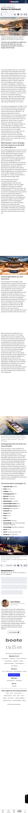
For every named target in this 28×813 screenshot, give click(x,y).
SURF (14, 695)
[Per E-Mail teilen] (25, 14)
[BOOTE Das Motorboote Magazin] (14, 1)
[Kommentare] (26, 799)
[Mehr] (26, 801)
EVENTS (24, 700)
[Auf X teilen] (21, 14)
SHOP (7, 693)
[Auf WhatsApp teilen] (15, 14)
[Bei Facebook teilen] (18, 14)
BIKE (18, 695)
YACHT (11, 693)
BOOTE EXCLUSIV (8, 695)
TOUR (22, 695)
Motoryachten (12, 5)
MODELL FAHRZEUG (20, 698)
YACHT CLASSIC (18, 693)
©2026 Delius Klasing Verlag (13, 704)
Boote (5, 5)
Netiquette (8, 574)
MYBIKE (5, 698)
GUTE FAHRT (11, 698)
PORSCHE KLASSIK (7, 700)
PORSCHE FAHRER (17, 700)
